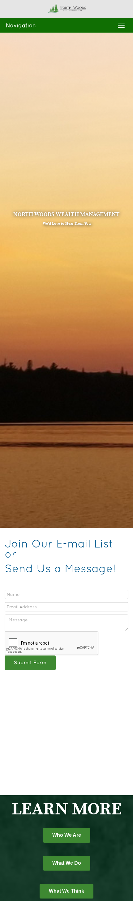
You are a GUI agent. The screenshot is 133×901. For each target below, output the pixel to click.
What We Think (66, 891)
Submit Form (30, 662)
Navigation (21, 25)
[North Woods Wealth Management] (66, 7)
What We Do (66, 863)
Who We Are (66, 835)
